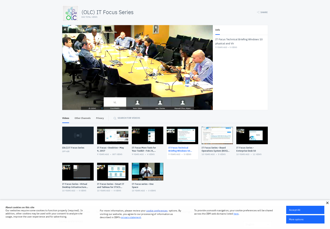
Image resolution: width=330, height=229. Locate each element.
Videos (65, 118)
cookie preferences (157, 210)
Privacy (100, 118)
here (236, 213)
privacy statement (131, 217)
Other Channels (83, 118)
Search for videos (129, 117)
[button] (327, 203)
